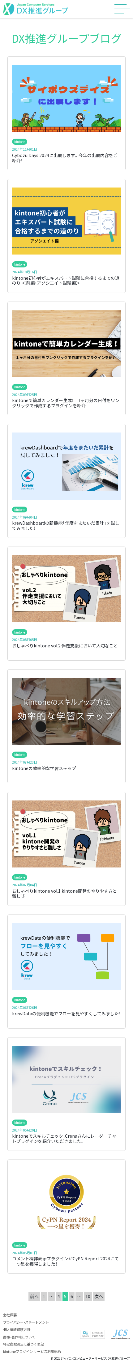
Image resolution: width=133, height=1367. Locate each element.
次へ (98, 1296)
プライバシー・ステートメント (26, 1322)
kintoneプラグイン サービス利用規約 (32, 1351)
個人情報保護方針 (16, 1329)
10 (87, 1296)
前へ (34, 1296)
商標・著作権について (19, 1336)
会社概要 (10, 1314)
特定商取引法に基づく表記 (23, 1343)
